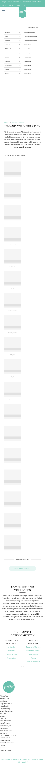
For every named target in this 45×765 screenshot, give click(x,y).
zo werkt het (4, 699)
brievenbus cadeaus (7, 743)
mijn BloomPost (6, 731)
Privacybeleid (37, 759)
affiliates (3, 714)
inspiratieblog (5, 709)
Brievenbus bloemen (33, 647)
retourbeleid (4, 706)
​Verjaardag (11, 647)
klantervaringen (5, 726)
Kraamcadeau (11, 658)
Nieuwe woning (11, 654)
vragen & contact (6, 704)
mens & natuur (5, 723)
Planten (33, 658)
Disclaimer (5, 759)
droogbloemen (5, 740)
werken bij (4, 733)
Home (6, 123)
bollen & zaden (5, 750)
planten (2, 745)
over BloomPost (5, 721)
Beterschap (11, 651)
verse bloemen (5, 738)
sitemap (2, 716)
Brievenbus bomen (33, 662)
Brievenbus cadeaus (33, 651)
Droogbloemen (33, 654)
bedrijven (3, 701)
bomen (2, 748)
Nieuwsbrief (22, 762)
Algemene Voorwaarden (20, 759)
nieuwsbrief (4, 728)
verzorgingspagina (6, 711)
